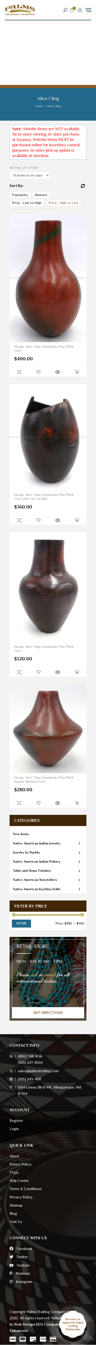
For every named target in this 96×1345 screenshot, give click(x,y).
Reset (82, 185)
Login (14, 1129)
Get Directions (48, 1012)
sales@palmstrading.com (38, 1071)
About (14, 1156)
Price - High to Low (64, 203)
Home (39, 106)
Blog (13, 1214)
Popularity (20, 195)
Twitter (22, 1257)
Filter (21, 923)
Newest (41, 195)
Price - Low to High (27, 203)
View (57, 371)
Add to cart (76, 371)
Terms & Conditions (26, 1189)
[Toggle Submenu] (79, 843)
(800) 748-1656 (30, 1056)
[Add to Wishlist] (38, 371)
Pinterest (22, 1273)
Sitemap (16, 1205)
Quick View (19, 371)
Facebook (24, 1249)
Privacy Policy (21, 1197)
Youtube (23, 1265)
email (50, 974)
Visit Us (16, 1222)
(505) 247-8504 (30, 1063)
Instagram (23, 1282)
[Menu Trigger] (88, 10)
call (34, 974)
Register (16, 1121)
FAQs (14, 1172)
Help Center (19, 1181)
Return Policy (20, 1164)
